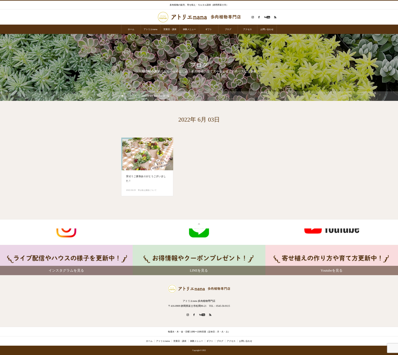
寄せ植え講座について (147, 190)
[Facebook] (258, 17)
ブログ (228, 29)
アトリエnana (150, 29)
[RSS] (275, 17)
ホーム (131, 29)
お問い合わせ (266, 29)
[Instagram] (252, 17)
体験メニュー (189, 29)
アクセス (247, 29)
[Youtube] (267, 17)
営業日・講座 (169, 29)
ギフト (208, 29)
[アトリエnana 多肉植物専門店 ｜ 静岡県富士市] (199, 17)
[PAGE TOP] (199, 223)
